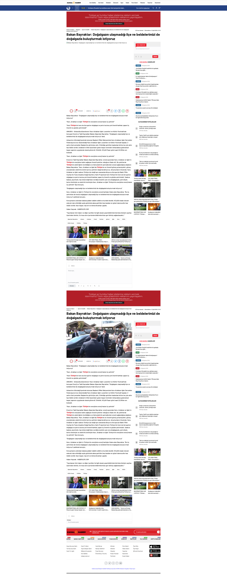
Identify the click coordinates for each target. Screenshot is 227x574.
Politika (79, 223)
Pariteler (133, 538)
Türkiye (85, 223)
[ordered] (88, 286)
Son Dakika (92, 2)
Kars (118, 219)
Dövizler (112, 548)
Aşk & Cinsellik (85, 29)
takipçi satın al (85, 556)
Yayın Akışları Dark (86, 548)
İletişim (100, 568)
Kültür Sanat (71, 223)
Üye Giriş (135, 546)
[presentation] (72, 8)
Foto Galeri (135, 2)
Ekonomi (115, 2)
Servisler (101, 2)
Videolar (142, 2)
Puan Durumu (114, 538)
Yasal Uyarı (132, 568)
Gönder (72, 286)
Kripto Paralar (155, 538)
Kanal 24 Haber (70, 29)
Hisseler (124, 538)
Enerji (95, 219)
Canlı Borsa (98, 546)
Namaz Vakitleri (79, 538)
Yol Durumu (143, 538)
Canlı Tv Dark (84, 546)
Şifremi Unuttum (138, 551)
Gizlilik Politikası (107, 568)
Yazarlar (149, 2)
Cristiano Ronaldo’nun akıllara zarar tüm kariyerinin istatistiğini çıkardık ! (106, 8)
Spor (122, 2)
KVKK (118, 568)
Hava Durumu (102, 538)
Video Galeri (125, 548)
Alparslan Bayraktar (73, 219)
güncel (107, 219)
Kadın (127, 2)
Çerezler (114, 568)
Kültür (123, 219)
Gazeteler (157, 2)
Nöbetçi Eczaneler (86, 551)
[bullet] (90, 286)
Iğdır (113, 219)
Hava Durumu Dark (72, 546)
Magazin (78, 29)
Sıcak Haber (125, 556)
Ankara (82, 219)
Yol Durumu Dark (71, 548)
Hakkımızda (95, 568)
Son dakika (143, 8)
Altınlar (112, 546)
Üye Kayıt (136, 548)
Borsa (68, 538)
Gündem (108, 2)
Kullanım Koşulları (124, 568)
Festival (101, 219)
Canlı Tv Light (70, 551)
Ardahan (89, 219)
